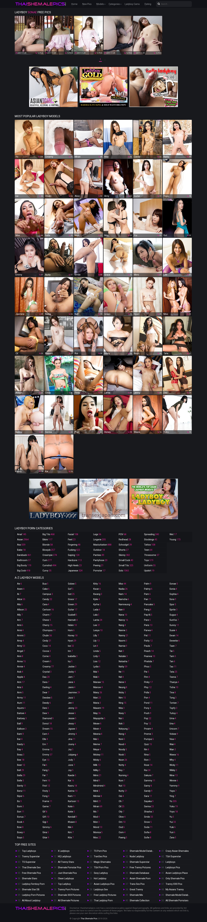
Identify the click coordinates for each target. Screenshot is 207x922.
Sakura (148, 775)
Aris (20, 687)
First (46, 785)
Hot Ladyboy (100, 878)
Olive (122, 816)
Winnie (173, 780)
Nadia (123, 589)
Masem (98, 708)
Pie (146, 671)
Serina (149, 806)
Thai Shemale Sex (31, 867)
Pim (147, 677)
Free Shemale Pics (31, 873)
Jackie (72, 666)
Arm (20, 692)
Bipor (20, 796)
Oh (121, 801)
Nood (122, 744)
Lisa (96, 661)
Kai (71, 780)
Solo (124, 570)
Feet (72, 539)
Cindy (47, 640)
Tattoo (149, 544)
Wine (173, 775)
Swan (173, 635)
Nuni (122, 780)
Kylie (96, 599)
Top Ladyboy (64, 884)
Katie (71, 811)
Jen (71, 703)
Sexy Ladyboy (101, 873)
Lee (96, 625)
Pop (147, 718)
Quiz (148, 744)
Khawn (72, 822)
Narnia (123, 646)
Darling (47, 687)
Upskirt (149, 570)
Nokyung (124, 728)
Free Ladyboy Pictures (105, 895)
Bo (19, 801)
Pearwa (149, 656)
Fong (46, 796)
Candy (47, 599)
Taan (172, 646)
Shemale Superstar (140, 862)
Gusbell (72, 614)
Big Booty (24, 565)
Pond (148, 703)
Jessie (72, 718)
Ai (19, 594)
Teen (148, 550)
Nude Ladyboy (137, 856)
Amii (20, 630)
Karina (72, 791)
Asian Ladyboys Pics (104, 884)
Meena (97, 734)
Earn (46, 734)
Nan (122, 609)
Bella (21, 775)
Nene (122, 682)
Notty (122, 765)
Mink (96, 791)
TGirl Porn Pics (101, 867)
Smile (148, 816)
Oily (121, 811)
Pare (147, 620)
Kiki (70, 827)
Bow (20, 827)
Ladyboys (170, 862)
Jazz (71, 697)
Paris (148, 625)
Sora (172, 599)
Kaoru (72, 785)
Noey (122, 713)
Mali (96, 677)
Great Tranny (136, 889)
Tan (172, 661)
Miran (97, 806)
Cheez (47, 620)
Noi (121, 718)
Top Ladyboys (29, 851)
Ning (122, 703)
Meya (97, 749)
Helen (72, 625)
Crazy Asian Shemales (177, 851)
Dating (148, 4)
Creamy (48, 666)
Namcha (124, 599)
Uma (172, 718)
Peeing (98, 565)
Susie (173, 630)
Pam (147, 594)
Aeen (20, 589)
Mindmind (99, 785)
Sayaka (148, 801)
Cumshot (49, 565)
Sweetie (174, 640)
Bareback (24, 555)
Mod (96, 816)
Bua (45, 583)
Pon (147, 697)
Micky (97, 760)
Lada (96, 609)
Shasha (149, 811)
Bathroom (24, 560)
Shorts (124, 550)
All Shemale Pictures (68, 900)
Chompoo (49, 630)
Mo (95, 811)
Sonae (173, 583)
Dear (46, 692)
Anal (21, 534)
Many (97, 692)
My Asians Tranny (175, 889)
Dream (48, 728)
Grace (72, 599)
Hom (71, 630)
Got (71, 594)
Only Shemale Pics (175, 878)
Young (174, 539)
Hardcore (75, 560)
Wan (172, 749)
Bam (20, 734)
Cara (46, 604)
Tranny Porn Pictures (68, 889)
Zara (172, 837)
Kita (71, 837)
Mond (97, 827)
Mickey (98, 754)
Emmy (47, 754)
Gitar (46, 837)
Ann (20, 656)
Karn (72, 796)
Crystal (47, 671)
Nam (123, 594)
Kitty (97, 583)
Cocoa (47, 651)
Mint (97, 801)
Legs (97, 534)
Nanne (123, 630)
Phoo (147, 666)
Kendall (72, 816)
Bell (20, 770)
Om (122, 822)
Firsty (46, 791)
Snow (148, 822)
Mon (96, 822)
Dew (46, 713)
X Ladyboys (64, 851)
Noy (121, 770)
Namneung (125, 604)
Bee (20, 760)
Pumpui (149, 739)
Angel (21, 651)
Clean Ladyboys (66, 878)
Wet (173, 534)
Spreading (151, 534)
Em (45, 744)
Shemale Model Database (143, 851)
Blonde (48, 544)
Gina (46, 832)
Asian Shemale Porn (140, 878)
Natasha (124, 661)
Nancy (123, 620)
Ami (20, 625)
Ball (20, 723)
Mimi (97, 775)
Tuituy (173, 713)
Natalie (123, 656)
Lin (95, 646)
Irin (70, 651)
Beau (20, 754)
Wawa (174, 754)
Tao (172, 666)
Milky (96, 770)
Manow (98, 687)
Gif (45, 811)
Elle (45, 739)
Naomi (123, 640)
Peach (149, 651)
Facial (73, 534)
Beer (21, 765)
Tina (172, 692)
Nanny (123, 635)
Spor (172, 604)
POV (122, 534)
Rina (147, 754)
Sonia (173, 589)
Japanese (75, 570)
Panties (98, 555)
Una (172, 723)
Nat (121, 651)
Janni (71, 687)
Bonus (21, 816)
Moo (97, 837)
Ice (71, 646)
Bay (20, 749)
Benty (21, 785)
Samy (148, 785)
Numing (123, 775)
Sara (148, 796)
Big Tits (48, 534)
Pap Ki (148, 614)
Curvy (47, 570)
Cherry (47, 625)
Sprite (173, 609)
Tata (173, 671)
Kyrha (97, 604)
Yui (172, 822)
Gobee (72, 583)
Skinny (124, 555)
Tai (171, 651)
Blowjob (49, 550)
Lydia (96, 666)
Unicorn (174, 728)
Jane (71, 682)
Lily (96, 640)
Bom (20, 806)
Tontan (174, 703)
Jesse (72, 713)
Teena (173, 677)
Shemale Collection (139, 900)
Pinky (148, 682)
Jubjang (73, 754)
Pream (148, 728)
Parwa (148, 630)
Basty (21, 744)
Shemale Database (139, 873)
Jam (71, 677)
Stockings (150, 539)
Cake (46, 589)
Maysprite (99, 718)
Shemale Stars (29, 878)
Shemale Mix (136, 895)
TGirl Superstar (173, 856)
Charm (47, 614)
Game (46, 806)
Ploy (148, 687)
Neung (123, 687)
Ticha (173, 687)
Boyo (20, 837)
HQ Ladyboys (64, 856)
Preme (148, 734)
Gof (70, 589)
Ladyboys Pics (173, 867)
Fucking (74, 550)
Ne (122, 671)
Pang (147, 609)
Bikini (47, 539)
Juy (70, 770)
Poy (147, 723)
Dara (46, 682)
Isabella (72, 656)
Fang (46, 770)
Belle (20, 780)
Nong (122, 734)
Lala (96, 614)
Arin (20, 682)
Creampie (50, 555)
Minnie (97, 796)
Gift (46, 816)
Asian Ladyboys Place (177, 873)
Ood (122, 827)
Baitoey (22, 718)
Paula (148, 646)
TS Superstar (29, 862)
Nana (123, 614)
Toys (148, 560)
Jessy (72, 723)
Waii (172, 744)
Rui (147, 770)
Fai (45, 765)
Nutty (123, 791)
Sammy (149, 780)
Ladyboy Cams (132, 4)
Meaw (97, 723)
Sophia (173, 594)
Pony (147, 708)
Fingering (74, 544)
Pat (147, 635)
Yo (173, 801)
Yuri (172, 832)
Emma (47, 749)
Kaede (72, 775)
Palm (147, 583)
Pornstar (99, 570)
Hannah (73, 620)
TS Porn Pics (100, 851)
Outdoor (99, 550)
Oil (121, 806)
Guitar (72, 609)
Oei (121, 796)
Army (21, 697)
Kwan (97, 589)
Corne (46, 656)
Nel (121, 677)
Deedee (47, 697)
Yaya (172, 791)
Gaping (73, 555)
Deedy (47, 703)
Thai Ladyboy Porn (103, 900)
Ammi (21, 635)
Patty (148, 640)
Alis (20, 604)
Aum (21, 703)
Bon (20, 811)
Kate (71, 806)
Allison (22, 609)
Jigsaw (72, 728)
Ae (19, 583)
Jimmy (72, 734)
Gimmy (47, 827)
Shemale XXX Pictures (69, 895)
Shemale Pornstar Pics (69, 867)
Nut (122, 785)
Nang (122, 625)
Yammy (174, 785)
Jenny (72, 708)
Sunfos (174, 620)
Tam (172, 656)
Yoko (173, 806)
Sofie (147, 837)
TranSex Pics (100, 856)
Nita (122, 708)
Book (20, 822)
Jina (71, 739)
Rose (148, 765)
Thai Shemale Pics (89, 918)
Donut (47, 723)
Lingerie (99, 539)
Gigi (45, 822)
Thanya (174, 682)
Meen (97, 728)
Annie (21, 666)
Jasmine (74, 692)
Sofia (147, 832)
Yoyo (173, 811)
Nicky (122, 692)
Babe (21, 550)
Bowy (21, 832)
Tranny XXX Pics (174, 884)
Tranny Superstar (31, 856)
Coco (47, 646)
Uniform (150, 565)
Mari (97, 697)
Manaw (98, 682)
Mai (96, 671)
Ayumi (21, 708)
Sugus (173, 614)
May (97, 713)
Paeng (123, 837)
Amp (20, 640)
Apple (21, 677)
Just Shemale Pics (67, 873)
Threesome (151, 555)
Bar (19, 739)
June (71, 765)
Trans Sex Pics (137, 884)
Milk (96, 765)
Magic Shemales (102, 862)
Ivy (70, 661)
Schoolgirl (125, 544)
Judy (71, 760)
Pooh (147, 713)
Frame (47, 801)
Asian (23, 539)
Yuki (172, 827)
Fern (46, 780)
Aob (20, 671)
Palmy (148, 589)
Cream (47, 661)
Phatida (149, 661)
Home (74, 4)
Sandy (148, 791)
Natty (123, 666)
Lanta (97, 620)
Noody (123, 749)
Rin (146, 749)
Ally (20, 614)
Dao (46, 677)
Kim (71, 832)
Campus (48, 594)
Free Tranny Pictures (140, 867)
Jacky (72, 671)
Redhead (125, 539)
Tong (172, 697)
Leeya (98, 630)
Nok (121, 723)
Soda (148, 827)
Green (72, 604)
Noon (123, 760)
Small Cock (126, 560)
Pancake (149, 604)
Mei (96, 739)
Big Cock (23, 570)
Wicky (173, 765)
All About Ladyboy (31, 900)
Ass (21, 544)
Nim (122, 697)
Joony (72, 744)
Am (20, 620)
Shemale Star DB (30, 889)
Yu (171, 816)
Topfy (173, 708)
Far (45, 775)
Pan (147, 599)
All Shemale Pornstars (177, 900)
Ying (172, 796)
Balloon (22, 728)
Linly (96, 656)
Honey (72, 635)
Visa (172, 739)
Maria (97, 703)
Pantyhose (100, 560)
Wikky (173, 770)
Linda (97, 651)
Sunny (174, 625)
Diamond (48, 718)
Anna (21, 661)
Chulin (47, 635)
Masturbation (102, 544)
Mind (96, 780)
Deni (46, 708)
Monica (98, 832)
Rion (147, 760)
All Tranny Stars (66, 862)
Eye (46, 760)
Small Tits (126, 565)
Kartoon (73, 801)
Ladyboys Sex (101, 889)
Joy (70, 749)
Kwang (97, 594)
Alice (21, 599)
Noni (122, 739)
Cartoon (48, 609)
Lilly (96, 635)
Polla (147, 692)
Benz (21, 791)
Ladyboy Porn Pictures (33, 895)
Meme (97, 744)
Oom (122, 832)
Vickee (173, 734)
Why (172, 760)
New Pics (87, 4)
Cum (47, 560)
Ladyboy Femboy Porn (33, 884)
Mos (122, 583)
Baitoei (21, 713)
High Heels (75, 565)
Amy (21, 646)
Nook (122, 754)
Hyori (72, 640)
